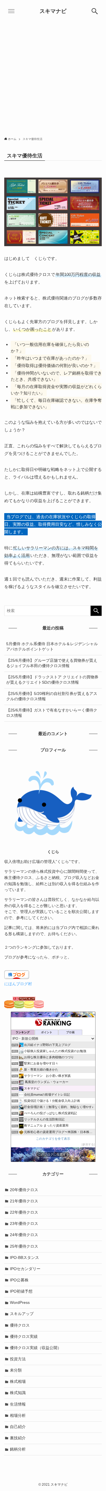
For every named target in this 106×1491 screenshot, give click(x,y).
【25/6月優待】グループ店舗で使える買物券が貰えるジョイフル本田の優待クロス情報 (51, 663)
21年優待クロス (24, 1201)
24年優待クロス (24, 1235)
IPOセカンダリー (25, 1269)
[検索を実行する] (96, 611)
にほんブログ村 (18, 984)
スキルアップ (22, 1314)
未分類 (16, 1370)
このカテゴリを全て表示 (53, 1138)
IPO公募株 (19, 1280)
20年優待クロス (24, 1190)
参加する (88, 1144)
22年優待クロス (24, 1212)
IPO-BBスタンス (24, 1258)
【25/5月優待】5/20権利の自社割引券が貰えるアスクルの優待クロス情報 (51, 696)
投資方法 (18, 1359)
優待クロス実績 (24, 1336)
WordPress (20, 1302)
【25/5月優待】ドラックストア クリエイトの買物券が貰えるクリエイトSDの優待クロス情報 (52, 680)
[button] (94, 11)
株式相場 (18, 1381)
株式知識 (18, 1393)
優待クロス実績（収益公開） (35, 1348)
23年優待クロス (24, 1224)
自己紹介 (18, 1427)
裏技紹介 (18, 1438)
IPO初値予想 (21, 1291)
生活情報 (18, 1404)
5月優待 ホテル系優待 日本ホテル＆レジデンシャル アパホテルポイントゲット (52, 646)
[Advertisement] (53, 78)
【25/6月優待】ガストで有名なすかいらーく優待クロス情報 (51, 713)
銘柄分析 (18, 1449)
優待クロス (20, 1325)
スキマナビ (53, 11)
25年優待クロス (24, 1246)
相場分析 (18, 1415)
